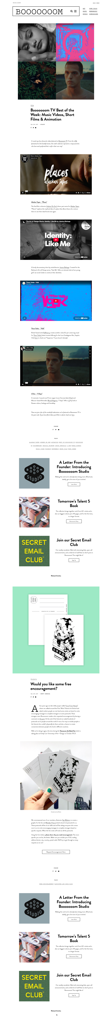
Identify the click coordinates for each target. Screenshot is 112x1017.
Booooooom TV (63, 141)
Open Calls (93, 8)
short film (63, 449)
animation (54, 442)
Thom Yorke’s (38, 335)
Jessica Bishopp (64, 267)
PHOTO (85, 11)
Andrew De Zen (45, 442)
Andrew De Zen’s (51, 206)
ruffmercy (55, 449)
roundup (48, 449)
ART (84, 8)
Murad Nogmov (53, 401)
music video (40, 449)
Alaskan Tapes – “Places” (39, 202)
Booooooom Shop (74, 521)
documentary (37, 445)
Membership (93, 11)
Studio (85, 14)
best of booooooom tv (67, 442)
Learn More (74, 484)
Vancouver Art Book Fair (68, 731)
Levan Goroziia (60, 445)
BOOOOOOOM (39, 11)
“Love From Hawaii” (71, 706)
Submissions (93, 14)
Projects (34, 679)
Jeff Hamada (45, 694)
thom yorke (72, 449)
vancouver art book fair (63, 884)
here (36, 338)
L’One (70, 398)
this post (42, 719)
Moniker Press (50, 823)
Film (32, 105)
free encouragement (46, 884)
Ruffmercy (46, 333)
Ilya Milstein (66, 820)
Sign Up (74, 560)
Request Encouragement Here (56, 852)
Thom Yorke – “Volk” (37, 328)
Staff (42, 124)
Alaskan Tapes (74, 206)
